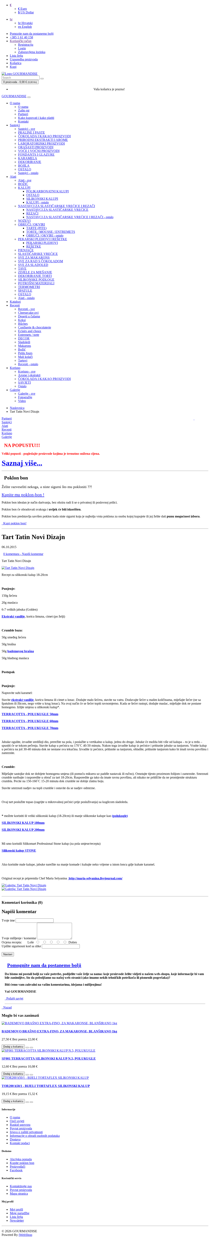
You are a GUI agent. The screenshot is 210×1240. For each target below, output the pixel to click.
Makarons (24, 345)
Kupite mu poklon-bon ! (23, 494)
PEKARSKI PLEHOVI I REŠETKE (42, 239)
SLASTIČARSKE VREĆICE (38, 254)
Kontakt (23, 121)
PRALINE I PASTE (31, 132)
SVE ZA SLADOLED (33, 265)
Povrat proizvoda (21, 1128)
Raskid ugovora (20, 1124)
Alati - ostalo (26, 298)
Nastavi (7, 954)
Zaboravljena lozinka (31, 52)
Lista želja (16, 1217)
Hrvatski (25, 23)
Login (22, 48)
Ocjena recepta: (12, 942)
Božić (22, 349)
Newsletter (17, 1220)
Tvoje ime (8, 920)
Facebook (16, 1170)
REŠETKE (33, 246)
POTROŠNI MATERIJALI (36, 283)
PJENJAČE (26, 250)
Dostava (15, 1139)
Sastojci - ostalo (28, 173)
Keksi (22, 320)
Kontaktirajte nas (21, 1186)
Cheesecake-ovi (28, 312)
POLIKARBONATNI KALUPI (47, 191)
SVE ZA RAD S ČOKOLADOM (40, 261)
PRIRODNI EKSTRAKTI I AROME (43, 140)
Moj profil (16, 1209)
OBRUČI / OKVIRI (31, 224)
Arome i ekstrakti (29, 375)
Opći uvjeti (17, 1121)
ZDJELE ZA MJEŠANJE (35, 272)
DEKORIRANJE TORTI (35, 276)
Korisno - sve (26, 371)
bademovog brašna (20, 651)
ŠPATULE (25, 290)
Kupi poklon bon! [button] (14, 523)
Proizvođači (17, 1166)
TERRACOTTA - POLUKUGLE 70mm (30, 728)
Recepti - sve (26, 309)
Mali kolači (25, 357)
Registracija (25, 44)
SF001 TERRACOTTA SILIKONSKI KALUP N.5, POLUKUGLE (49, 1058)
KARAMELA (27, 158)
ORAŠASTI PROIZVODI (35, 147)
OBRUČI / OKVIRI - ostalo (44, 235)
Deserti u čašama (29, 316)
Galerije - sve (26, 393)
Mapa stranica (19, 1193)
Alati (13, 176)
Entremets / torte (28, 334)
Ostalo (22, 386)
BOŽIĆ (23, 184)
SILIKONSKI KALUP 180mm (23, 822)
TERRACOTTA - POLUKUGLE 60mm (30, 721)
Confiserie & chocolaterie (34, 327)
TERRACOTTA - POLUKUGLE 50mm (30, 714)
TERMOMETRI (29, 287)
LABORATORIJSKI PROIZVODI (41, 143)
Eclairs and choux (29, 331)
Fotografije (25, 397)
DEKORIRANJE (29, 162)
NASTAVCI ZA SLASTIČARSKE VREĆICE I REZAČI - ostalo (69, 217)
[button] (22, 464)
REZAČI (32, 213)
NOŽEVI (24, 220)
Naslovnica (17, 408)
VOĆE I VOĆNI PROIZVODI (38, 151)
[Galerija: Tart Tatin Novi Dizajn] (18, 568)
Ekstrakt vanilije (13, 616)
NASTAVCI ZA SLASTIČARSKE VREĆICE (57, 209)
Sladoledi (24, 342)
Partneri (23, 114)
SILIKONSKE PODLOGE (36, 279)
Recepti (15, 305)
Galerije (15, 390)
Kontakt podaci (20, 1143)
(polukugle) (120, 816)
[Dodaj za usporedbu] (31, 1047)
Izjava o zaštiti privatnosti (26, 1132)
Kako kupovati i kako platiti (36, 118)
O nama (15, 103)
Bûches (23, 323)
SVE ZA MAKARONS (34, 257)
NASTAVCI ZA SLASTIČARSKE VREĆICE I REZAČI (56, 206)
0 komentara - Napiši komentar (23, 554)
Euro (22, 8)
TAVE (22, 268)
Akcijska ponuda (21, 1159)
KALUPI (24, 187)
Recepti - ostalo (28, 364)
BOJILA (24, 165)
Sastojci (15, 125)
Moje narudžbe (19, 1213)
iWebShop (25, 1235)
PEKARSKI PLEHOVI (42, 243)
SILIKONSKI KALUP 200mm (23, 829)
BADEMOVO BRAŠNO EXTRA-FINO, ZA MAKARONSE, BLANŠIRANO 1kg (59, 1031)
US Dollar (26, 12)
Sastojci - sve (26, 129)
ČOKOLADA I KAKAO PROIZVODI (44, 136)
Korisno (15, 368)
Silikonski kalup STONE (19, 850)
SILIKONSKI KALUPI (42, 198)
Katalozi (15, 301)
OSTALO (24, 169)
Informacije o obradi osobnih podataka (35, 1135)
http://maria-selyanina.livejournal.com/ (95, 878)
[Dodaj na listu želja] (27, 1047)
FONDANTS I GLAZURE (36, 154)
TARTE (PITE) (36, 228)
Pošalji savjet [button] (14, 998)
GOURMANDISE (14, 96)
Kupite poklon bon (22, 1163)
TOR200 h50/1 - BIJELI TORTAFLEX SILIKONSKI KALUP (46, 1086)
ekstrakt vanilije (22, 700)
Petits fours (25, 353)
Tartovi (22, 360)
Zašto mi (23, 110)
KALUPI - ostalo (37, 202)
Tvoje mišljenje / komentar (19, 938)
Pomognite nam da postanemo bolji (44, 965)
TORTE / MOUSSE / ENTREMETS (50, 231)
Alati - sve (24, 180)
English (25, 26)
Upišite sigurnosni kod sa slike (21, 946)
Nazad (7, 1007)
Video (22, 401)
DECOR (24, 338)
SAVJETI (24, 382)
